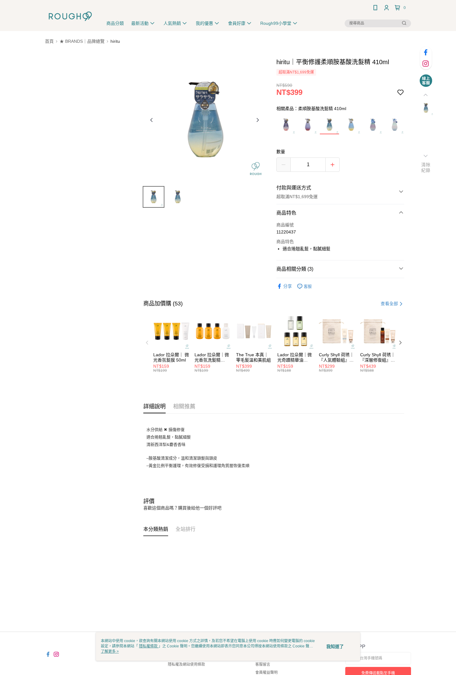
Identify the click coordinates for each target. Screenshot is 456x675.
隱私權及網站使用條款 (186, 664)
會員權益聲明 (266, 672)
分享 (287, 286)
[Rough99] (70, 16)
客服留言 (262, 664)
